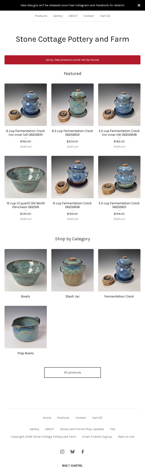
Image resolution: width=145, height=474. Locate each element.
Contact (88, 16)
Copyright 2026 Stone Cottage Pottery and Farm (43, 436)
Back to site (126, 436)
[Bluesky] (72, 451)
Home (47, 417)
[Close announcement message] (139, 5)
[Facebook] (83, 451)
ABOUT (73, 16)
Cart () (105, 16)
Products (41, 16)
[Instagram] (62, 451)
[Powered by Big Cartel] (72, 465)
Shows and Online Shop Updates (82, 429)
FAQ (112, 429)
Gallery (57, 16)
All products (72, 372)
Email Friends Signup (97, 436)
